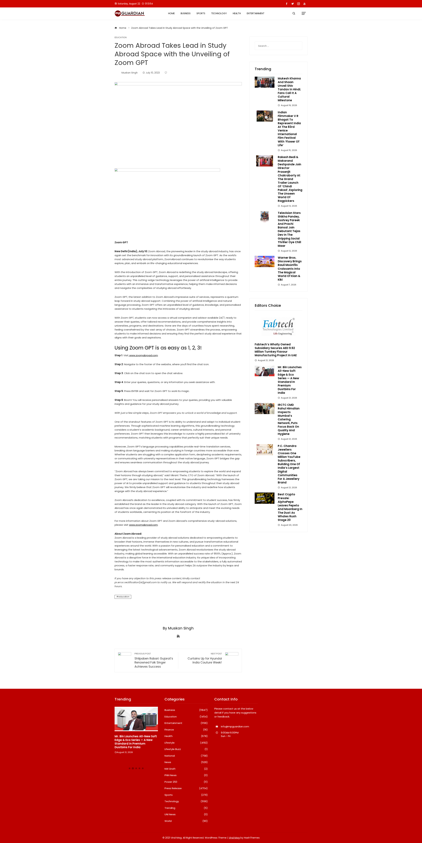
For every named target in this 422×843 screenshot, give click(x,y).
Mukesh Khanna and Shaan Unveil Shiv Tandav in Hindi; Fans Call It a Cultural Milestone (289, 89)
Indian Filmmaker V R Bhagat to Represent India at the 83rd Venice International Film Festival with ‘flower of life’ (289, 128)
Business (186, 13)
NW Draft (186, 768)
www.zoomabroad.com (143, 355)
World (186, 821)
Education (121, 38)
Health (237, 13)
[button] (129, 768)
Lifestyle (186, 742)
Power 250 (186, 782)
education (123, 596)
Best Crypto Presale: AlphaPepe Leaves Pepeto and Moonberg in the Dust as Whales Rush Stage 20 (290, 507)
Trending (186, 808)
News (186, 762)
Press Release (186, 788)
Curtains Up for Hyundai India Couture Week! (205, 658)
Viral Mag (234, 837)
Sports (200, 13)
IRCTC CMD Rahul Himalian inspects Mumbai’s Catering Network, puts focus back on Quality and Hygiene (289, 419)
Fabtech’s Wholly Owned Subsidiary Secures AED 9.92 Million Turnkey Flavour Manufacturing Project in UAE (276, 349)
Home (171, 13)
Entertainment (255, 13)
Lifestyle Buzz (186, 749)
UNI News (186, 814)
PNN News (186, 775)
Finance (186, 729)
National (186, 755)
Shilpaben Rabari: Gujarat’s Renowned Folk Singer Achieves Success (154, 660)
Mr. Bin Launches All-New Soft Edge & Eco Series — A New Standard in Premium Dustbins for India (290, 380)
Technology (219, 13)
